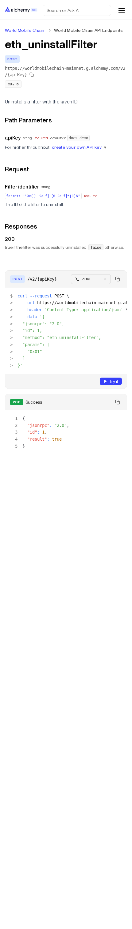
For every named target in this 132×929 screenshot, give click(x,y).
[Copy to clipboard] (117, 279)
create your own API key (77, 147)
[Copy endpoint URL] (31, 74)
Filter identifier (22, 187)
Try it (113, 381)
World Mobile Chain (24, 30)
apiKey (13, 138)
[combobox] (91, 279)
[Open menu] (121, 10)
